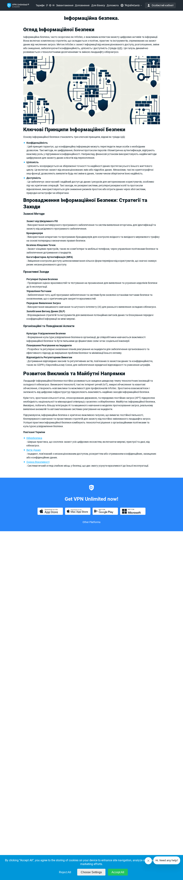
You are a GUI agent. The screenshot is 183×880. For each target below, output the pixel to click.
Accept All (118, 872)
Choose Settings (91, 872)
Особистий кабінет (163, 5)
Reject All (65, 872)
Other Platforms (91, 522)
